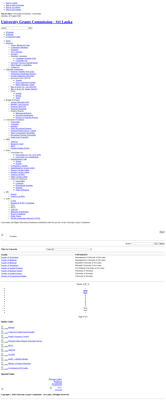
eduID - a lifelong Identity (18, 359)
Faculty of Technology (10, 257)
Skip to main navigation (15, 5)
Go (156, 244)
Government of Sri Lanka (18, 368)
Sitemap (11, 327)
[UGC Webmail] (56, 388)
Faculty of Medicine (9, 260)
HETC (10, 345)
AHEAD (11, 350)
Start (85, 291)
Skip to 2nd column (13, 10)
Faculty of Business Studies (11, 271)
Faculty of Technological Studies (13, 276)
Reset (162, 244)
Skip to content (11, 3)
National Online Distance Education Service (25, 341)
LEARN (11, 354)
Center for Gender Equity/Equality (21, 332)
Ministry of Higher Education (19, 363)
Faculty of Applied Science (11, 273)
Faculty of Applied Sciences (12, 268)
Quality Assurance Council (18, 336)
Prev (85, 293)
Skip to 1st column (13, 7)
